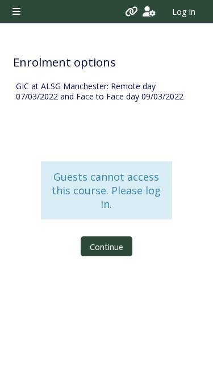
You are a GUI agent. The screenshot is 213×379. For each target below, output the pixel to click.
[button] (149, 11)
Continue (106, 246)
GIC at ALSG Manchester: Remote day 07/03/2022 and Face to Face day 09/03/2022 (99, 91)
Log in (183, 11)
